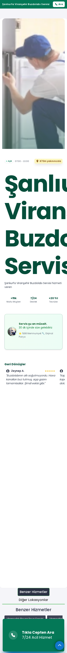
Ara (60, 4)
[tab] (34, 592)
